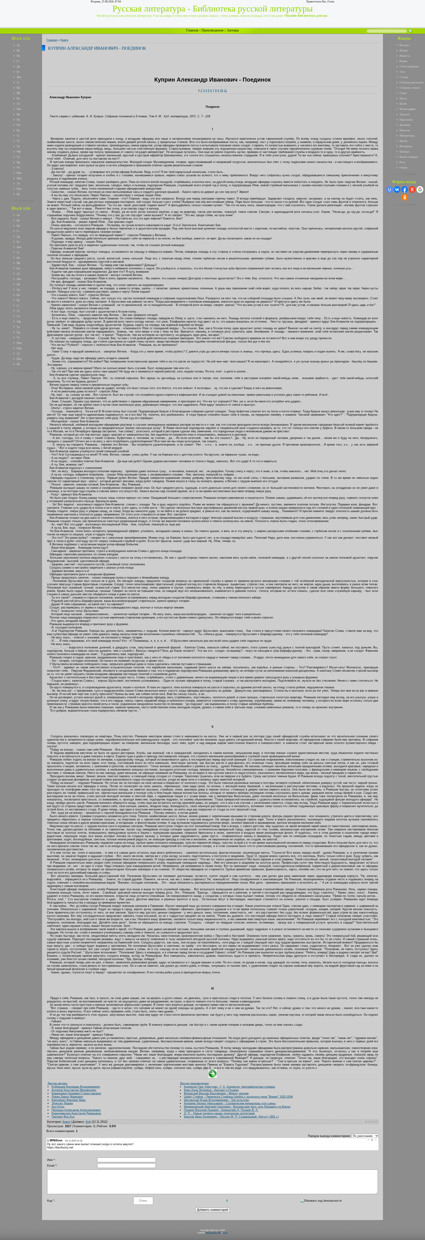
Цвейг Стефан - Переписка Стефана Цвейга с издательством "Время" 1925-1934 (238, 1096)
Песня (403, 141)
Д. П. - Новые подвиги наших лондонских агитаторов (219, 1113)
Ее (18, 71)
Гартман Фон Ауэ (63, 1116)
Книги (64, 40)
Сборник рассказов (411, 82)
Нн (18, 114)
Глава (403, 93)
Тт (18, 141)
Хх (18, 156)
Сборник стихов (410, 87)
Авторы (233, 30)
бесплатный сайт (213, 1232)
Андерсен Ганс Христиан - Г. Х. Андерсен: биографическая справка (229, 1086)
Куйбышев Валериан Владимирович (76, 1086)
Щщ (19, 178)
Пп (18, 125)
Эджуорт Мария (62, 1103)
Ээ (18, 183)
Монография (407, 109)
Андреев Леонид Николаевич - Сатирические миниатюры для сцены (230, 1103)
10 (221, 90)
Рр (18, 130)
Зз (18, 82)
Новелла (405, 130)
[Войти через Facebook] (404, 189)
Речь (402, 162)
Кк (18, 98)
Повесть (405, 55)
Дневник (405, 125)
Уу (18, 146)
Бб (18, 50)
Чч (18, 167)
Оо (18, 119)
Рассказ (404, 45)
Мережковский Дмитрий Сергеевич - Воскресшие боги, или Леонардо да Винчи (237, 1106)
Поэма (404, 50)
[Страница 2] (213, 1076)
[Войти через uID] (389, 189)
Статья (404, 77)
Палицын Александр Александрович (76, 1110)
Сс (18, 135)
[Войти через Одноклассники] (405, 197)
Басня (403, 103)
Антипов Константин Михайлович (74, 1090)
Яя (18, 194)
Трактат (405, 114)
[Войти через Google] (419, 189)
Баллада (404, 151)
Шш (19, 172)
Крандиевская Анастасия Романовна (76, 1113)
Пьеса (403, 98)
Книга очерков (409, 156)
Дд (18, 66)
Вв (18, 55)
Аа (18, 45)
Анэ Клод (58, 1106)
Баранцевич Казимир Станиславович (76, 1093)
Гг (18, 61)
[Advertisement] (24, 440)
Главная (192, 30)
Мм (19, 109)
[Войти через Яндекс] (412, 189)
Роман (403, 61)
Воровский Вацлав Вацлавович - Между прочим (216, 1093)
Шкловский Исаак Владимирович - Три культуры (216, 1100)
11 (225, 90)
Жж (19, 77)
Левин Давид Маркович (67, 1096)
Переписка (406, 119)
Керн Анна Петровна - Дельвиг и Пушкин (211, 1090)
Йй (18, 93)
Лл (18, 103)
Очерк (403, 167)
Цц (18, 162)
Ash (88, 1121)
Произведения (212, 30)
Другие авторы (57, 1083)
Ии (18, 87)
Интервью (406, 146)
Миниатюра (407, 135)
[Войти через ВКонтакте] (397, 189)
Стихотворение (409, 66)
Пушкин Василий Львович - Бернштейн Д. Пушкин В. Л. (221, 1110)
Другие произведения (194, 1083)
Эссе (403, 71)
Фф (19, 151)
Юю (19, 188)
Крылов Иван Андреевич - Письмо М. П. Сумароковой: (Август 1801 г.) (231, 1116)
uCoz (225, 1232)
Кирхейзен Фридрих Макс (69, 1100)
